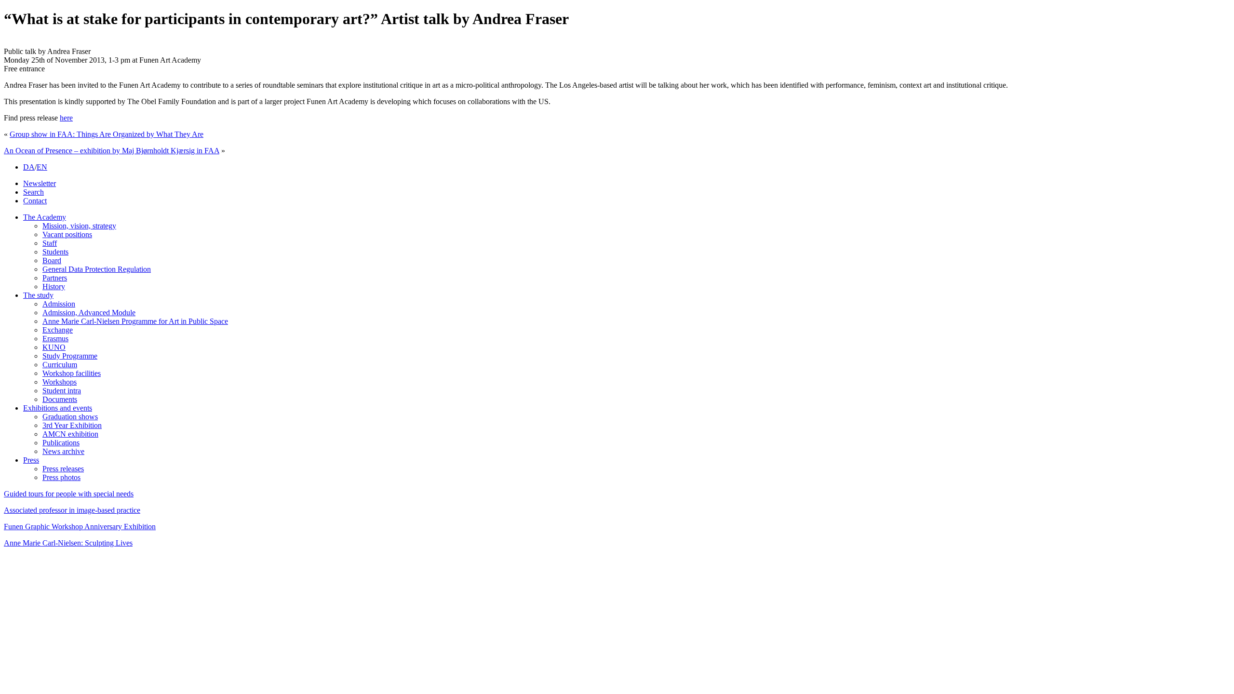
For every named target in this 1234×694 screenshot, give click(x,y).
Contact (35, 201)
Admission (58, 304)
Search (33, 192)
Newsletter (39, 183)
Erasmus (55, 338)
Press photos (61, 477)
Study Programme (69, 356)
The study (38, 295)
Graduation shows (70, 417)
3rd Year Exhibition (72, 425)
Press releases (63, 469)
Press (31, 460)
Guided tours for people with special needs (69, 494)
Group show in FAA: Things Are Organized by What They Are (106, 134)
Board (51, 260)
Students (55, 252)
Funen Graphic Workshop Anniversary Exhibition (80, 526)
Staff (49, 243)
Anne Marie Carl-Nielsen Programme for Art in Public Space (135, 321)
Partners (54, 278)
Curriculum (59, 364)
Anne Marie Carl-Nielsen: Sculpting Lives (68, 543)
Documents (59, 399)
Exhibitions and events (57, 408)
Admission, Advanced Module (88, 312)
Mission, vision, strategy (79, 226)
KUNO (54, 347)
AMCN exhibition (70, 434)
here (66, 118)
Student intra (61, 391)
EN (42, 167)
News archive (63, 451)
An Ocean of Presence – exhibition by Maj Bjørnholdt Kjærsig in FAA (111, 151)
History (53, 286)
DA (29, 167)
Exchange (57, 330)
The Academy (44, 217)
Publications (61, 443)
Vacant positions (67, 234)
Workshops (59, 382)
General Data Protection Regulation (96, 269)
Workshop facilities (71, 373)
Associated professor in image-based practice (72, 510)
